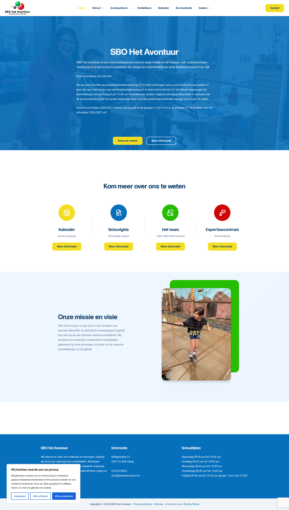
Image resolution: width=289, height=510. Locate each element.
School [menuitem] (96, 8)
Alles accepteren (64, 496)
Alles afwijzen (40, 496)
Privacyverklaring (142, 504)
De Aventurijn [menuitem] (184, 8)
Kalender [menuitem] (163, 8)
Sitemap (158, 504)
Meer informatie (161, 140)
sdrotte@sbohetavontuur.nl (128, 89)
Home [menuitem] (82, 8)
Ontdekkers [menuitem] (144, 8)
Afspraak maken (128, 140)
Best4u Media (191, 504)
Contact (274, 8)
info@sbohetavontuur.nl (125, 475)
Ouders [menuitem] (203, 8)
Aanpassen (20, 496)
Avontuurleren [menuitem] (119, 8)
